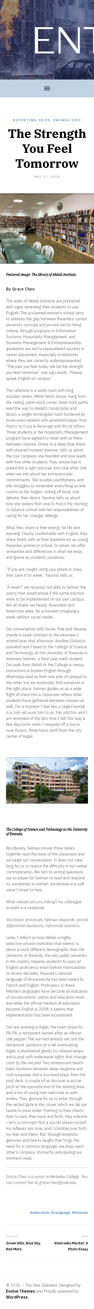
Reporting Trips (32, 120)
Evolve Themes (20, 1291)
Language (62, 1212)
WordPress (17, 1297)
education (40, 1212)
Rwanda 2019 (67, 120)
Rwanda (81, 1212)
